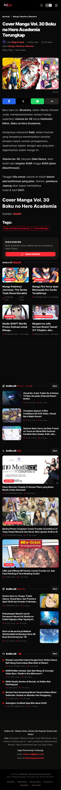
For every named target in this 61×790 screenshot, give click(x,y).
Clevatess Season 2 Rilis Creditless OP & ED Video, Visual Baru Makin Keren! (39, 413)
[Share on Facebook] (9, 101)
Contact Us (48, 782)
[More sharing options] (52, 101)
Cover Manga (40, 228)
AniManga (9, 279)
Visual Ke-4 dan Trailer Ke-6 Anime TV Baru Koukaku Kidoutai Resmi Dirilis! (40, 396)
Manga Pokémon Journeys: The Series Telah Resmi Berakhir (14, 290)
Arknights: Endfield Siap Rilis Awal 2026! (26, 703)
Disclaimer (24, 785)
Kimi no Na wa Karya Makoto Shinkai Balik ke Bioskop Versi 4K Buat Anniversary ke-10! (19, 634)
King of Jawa (18, 42)
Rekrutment (22, 782)
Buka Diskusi (32, 254)
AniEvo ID (19, 386)
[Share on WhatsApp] (37, 101)
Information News (43, 316)
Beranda (6, 16)
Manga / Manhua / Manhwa (25, 16)
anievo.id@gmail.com (33, 754)
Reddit (17, 213)
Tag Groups (36, 785)
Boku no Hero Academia (17, 228)
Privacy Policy (35, 782)
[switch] (48, 5)
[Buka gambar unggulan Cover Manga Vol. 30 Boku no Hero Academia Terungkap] (30, 73)
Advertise (11, 782)
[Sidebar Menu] (56, 5)
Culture (9, 481)
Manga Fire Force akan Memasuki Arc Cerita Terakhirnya (45, 290)
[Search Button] (41, 5)
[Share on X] (23, 101)
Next (55, 386)
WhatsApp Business (34, 758)
